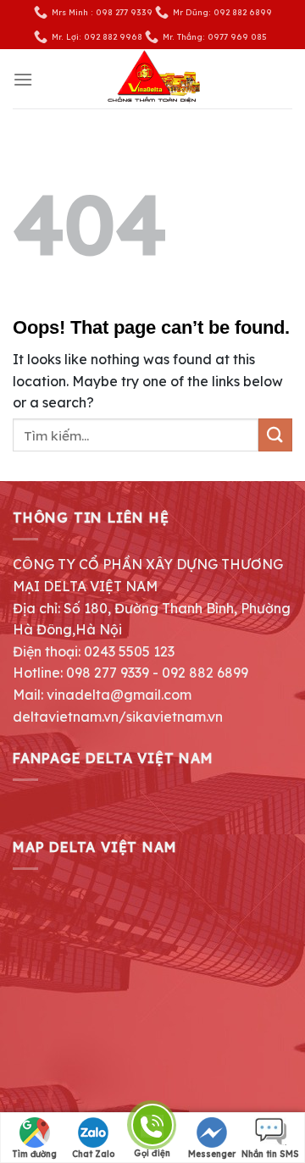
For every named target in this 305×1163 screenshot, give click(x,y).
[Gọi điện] (152, 1127)
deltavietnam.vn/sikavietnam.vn (118, 716)
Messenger (212, 1154)
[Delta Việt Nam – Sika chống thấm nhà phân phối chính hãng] (152, 78)
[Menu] (23, 79)
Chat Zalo (93, 1154)
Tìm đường (34, 1154)
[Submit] (275, 434)
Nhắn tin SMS (270, 1154)
